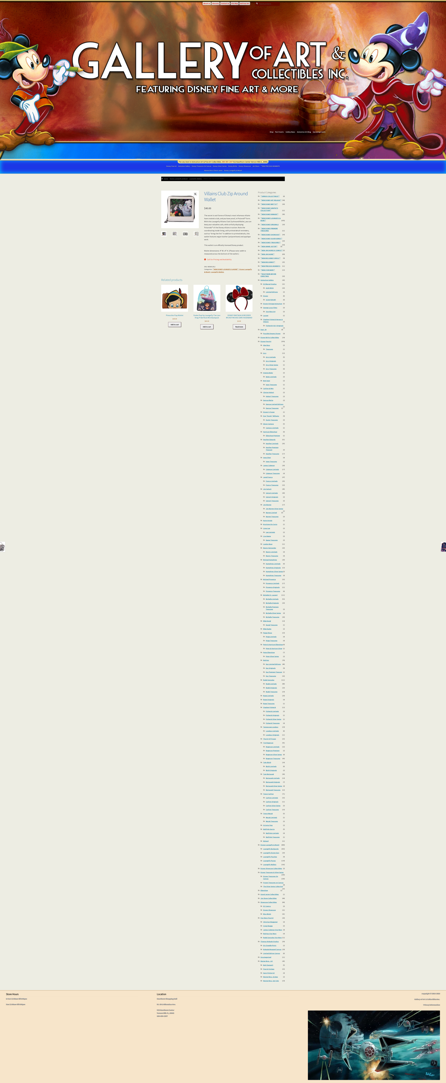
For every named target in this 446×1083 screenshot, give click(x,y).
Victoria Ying (267, 825)
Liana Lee (266, 528)
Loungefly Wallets (195, 179)
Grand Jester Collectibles (270, 894)
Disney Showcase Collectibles (271, 868)
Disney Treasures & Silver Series (272, 872)
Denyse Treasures (272, 408)
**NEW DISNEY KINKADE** (269, 214)
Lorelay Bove (267, 544)
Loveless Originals (272, 735)
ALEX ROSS (270, 288)
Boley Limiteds (271, 377)
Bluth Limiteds (271, 766)
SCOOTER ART (271, 300)
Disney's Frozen (269, 412)
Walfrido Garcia (269, 829)
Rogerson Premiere (272, 751)
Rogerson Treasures (273, 758)
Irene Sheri (267, 458)
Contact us (225, 3)
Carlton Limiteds (272, 798)
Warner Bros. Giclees (270, 977)
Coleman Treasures (273, 473)
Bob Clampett (268, 965)
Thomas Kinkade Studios (270, 941)
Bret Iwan (266, 381)
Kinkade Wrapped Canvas (272, 949)
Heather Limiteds (272, 443)
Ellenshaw (264, 890)
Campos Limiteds (272, 428)
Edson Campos (268, 424)
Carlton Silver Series (273, 806)
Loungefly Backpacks (271, 849)
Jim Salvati (267, 489)
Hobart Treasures (272, 396)
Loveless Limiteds (272, 731)
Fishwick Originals (272, 715)
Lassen (265, 316)
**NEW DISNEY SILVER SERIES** (271, 239)
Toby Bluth (267, 762)
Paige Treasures (271, 641)
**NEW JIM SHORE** (267, 254)
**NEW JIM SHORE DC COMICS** (272, 250)
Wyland (266, 841)
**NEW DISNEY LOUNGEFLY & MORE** (226, 269)
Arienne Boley (268, 373)
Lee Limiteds (270, 532)
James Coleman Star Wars (272, 930)
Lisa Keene (267, 536)
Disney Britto (232, 166)
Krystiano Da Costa (270, 524)
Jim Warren (267, 505)
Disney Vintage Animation (272, 304)
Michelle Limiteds (272, 599)
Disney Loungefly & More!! (233, 170)
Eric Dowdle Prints (269, 945)
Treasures (269, 349)
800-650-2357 (227, 162)
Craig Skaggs (268, 926)
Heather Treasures (272, 454)
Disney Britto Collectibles (270, 337)
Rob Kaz (266, 660)
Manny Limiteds (271, 552)
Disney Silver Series (220, 166)
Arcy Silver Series (272, 365)
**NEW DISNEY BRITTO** (269, 204)
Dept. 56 (263, 330)
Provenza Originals (273, 587)
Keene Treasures (272, 540)
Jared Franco (268, 477)
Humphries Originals (273, 568)
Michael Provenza (269, 579)
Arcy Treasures (271, 369)
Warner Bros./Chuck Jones (213, 170)
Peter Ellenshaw (269, 652)
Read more (239, 327)
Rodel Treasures (271, 692)
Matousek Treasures (273, 790)
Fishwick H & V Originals (274, 326)
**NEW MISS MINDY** (268, 262)
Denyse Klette (268, 400)
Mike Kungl (267, 621)
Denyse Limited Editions (274, 404)
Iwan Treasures (271, 385)
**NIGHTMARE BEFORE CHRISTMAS (268, 275)
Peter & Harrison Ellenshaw (273, 645)
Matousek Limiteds (273, 778)
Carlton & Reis (268, 388)
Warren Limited (271, 513)
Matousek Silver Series (274, 786)
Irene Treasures (271, 461)
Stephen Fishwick (269, 707)
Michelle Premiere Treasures (272, 608)
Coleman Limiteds (272, 469)
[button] (195, 194)
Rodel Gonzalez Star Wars (272, 938)
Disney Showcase (245, 166)
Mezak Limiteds (271, 817)
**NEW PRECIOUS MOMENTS (270, 166)
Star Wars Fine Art (267, 918)
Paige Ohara (267, 633)
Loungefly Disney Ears (271, 853)
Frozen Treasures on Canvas (273, 883)
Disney (265, 296)
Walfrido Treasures (273, 837)
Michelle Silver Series (273, 613)
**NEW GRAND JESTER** (269, 246)
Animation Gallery (184, 166)
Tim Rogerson (268, 743)
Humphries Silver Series (274, 571)
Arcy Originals (271, 361)
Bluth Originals (271, 770)
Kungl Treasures (272, 625)
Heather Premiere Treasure (272, 448)
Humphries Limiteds (273, 564)
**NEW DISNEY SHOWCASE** (270, 235)
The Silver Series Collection (273, 886)
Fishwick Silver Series (273, 719)
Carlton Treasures (272, 810)
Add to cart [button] (175, 324)
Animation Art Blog (304, 132)
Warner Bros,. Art (267, 961)
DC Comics (267, 906)
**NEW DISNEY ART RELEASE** (271, 200)
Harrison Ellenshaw (270, 432)
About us (206, 3)
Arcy (264, 353)
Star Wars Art (270, 312)
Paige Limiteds (271, 637)
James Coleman (269, 465)
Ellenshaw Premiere (273, 436)
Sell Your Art (244, 3)
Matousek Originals (273, 782)
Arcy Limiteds (271, 357)
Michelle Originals (272, 603)
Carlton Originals (272, 802)
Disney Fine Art (171, 166)
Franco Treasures (272, 485)
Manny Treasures (272, 556)
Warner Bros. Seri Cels (271, 981)
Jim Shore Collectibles (269, 898)
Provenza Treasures (273, 591)
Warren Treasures (272, 517)
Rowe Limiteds (268, 696)
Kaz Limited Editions (273, 664)
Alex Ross (266, 345)
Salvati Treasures (272, 501)
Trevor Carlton (268, 794)
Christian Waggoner (270, 922)
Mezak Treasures (272, 821)
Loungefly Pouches (270, 857)
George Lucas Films (270, 308)
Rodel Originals (271, 688)
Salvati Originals (272, 497)
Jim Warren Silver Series (274, 509)
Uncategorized (266, 957)
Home (166, 179)
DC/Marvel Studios (270, 284)
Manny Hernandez (269, 548)
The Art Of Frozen (269, 739)
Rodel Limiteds (271, 684)
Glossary (215, 3)
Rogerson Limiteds (272, 747)
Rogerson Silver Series (274, 755)
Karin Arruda (267, 520)
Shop (271, 132)
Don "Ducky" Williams (271, 416)
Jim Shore (255, 166)
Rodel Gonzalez (268, 680)
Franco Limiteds (272, 481)
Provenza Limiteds (272, 583)
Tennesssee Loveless (270, 727)
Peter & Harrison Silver (274, 648)
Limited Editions (272, 292)
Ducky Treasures (272, 420)
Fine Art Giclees (268, 969)
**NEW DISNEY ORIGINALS (270, 224)
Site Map (234, 3)
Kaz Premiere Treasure (274, 672)
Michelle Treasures (272, 617)
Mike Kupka (267, 629)
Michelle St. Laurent (270, 595)
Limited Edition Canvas (271, 953)
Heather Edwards (269, 440)
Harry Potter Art (269, 973)
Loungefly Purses (269, 861)
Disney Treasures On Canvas (201, 166)
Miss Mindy (267, 914)
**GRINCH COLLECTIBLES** (270, 196)
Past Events (279, 132)
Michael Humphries (270, 560)
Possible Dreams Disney (271, 334)
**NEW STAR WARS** (268, 270)
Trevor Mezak (268, 814)
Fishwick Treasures (273, 723)
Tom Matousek (268, 774)
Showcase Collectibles (269, 902)
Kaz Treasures (271, 676)
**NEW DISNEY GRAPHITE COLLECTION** (269, 209)
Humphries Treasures (273, 575)
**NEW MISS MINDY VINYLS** (270, 258)
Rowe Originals (268, 700)
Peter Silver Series (272, 656)
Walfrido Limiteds (272, 833)
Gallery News (290, 132)
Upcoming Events (319, 132)
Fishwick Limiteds (272, 711)
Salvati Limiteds (272, 493)
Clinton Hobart (268, 392)
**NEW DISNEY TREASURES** (271, 242)
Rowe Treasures (269, 704)
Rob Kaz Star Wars (269, 934)
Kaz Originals (271, 668)
